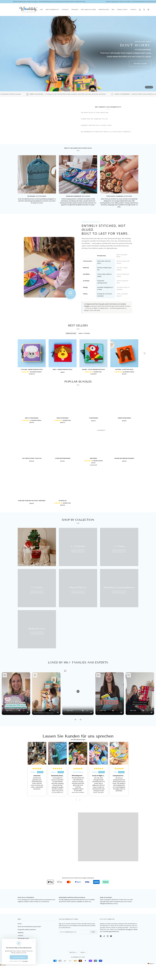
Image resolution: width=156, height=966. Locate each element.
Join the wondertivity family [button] (68, 919)
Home (20, 924)
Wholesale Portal (23, 938)
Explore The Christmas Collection (134, 60)
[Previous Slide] (75, 719)
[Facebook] (101, 936)
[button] (41, 9)
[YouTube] (111, 936)
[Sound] (27, 712)
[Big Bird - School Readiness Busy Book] (93, 353)
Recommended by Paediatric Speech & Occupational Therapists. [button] (106, 132)
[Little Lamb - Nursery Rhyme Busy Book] (32, 353)
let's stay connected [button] (107, 919)
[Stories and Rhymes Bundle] (63, 442)
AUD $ (82, 952)
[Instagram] (107, 936)
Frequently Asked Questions (27, 929)
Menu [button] (19, 919)
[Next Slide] (80, 719)
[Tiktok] (104, 936)
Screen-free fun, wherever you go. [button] (94, 119)
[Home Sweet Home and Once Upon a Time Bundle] (32, 484)
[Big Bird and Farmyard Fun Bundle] (124, 442)
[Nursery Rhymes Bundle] (124, 402)
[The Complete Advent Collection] (32, 442)
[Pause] (64, 712)
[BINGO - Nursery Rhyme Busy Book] (63, 353)
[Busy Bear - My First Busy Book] (124, 353)
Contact (20, 935)
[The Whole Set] (63, 484)
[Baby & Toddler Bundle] (32, 402)
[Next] (144, 353)
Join (93, 932)
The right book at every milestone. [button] (95, 112)
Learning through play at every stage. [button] (96, 125)
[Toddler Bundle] (93, 402)
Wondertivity (77, 957)
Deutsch (72, 952)
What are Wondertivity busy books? (29, 926)
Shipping (20, 932)
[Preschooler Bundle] (63, 402)
